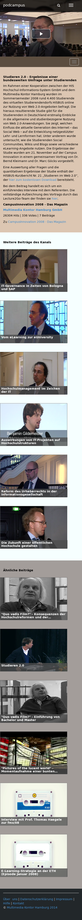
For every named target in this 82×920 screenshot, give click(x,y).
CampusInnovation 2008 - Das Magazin (37, 222)
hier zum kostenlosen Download (33, 180)
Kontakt (18, 903)
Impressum (64, 899)
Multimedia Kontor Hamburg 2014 (32, 907)
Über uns (10, 899)
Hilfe (6, 903)
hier (54, 198)
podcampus (14, 5)
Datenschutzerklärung (36, 899)
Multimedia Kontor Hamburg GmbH (32, 210)
